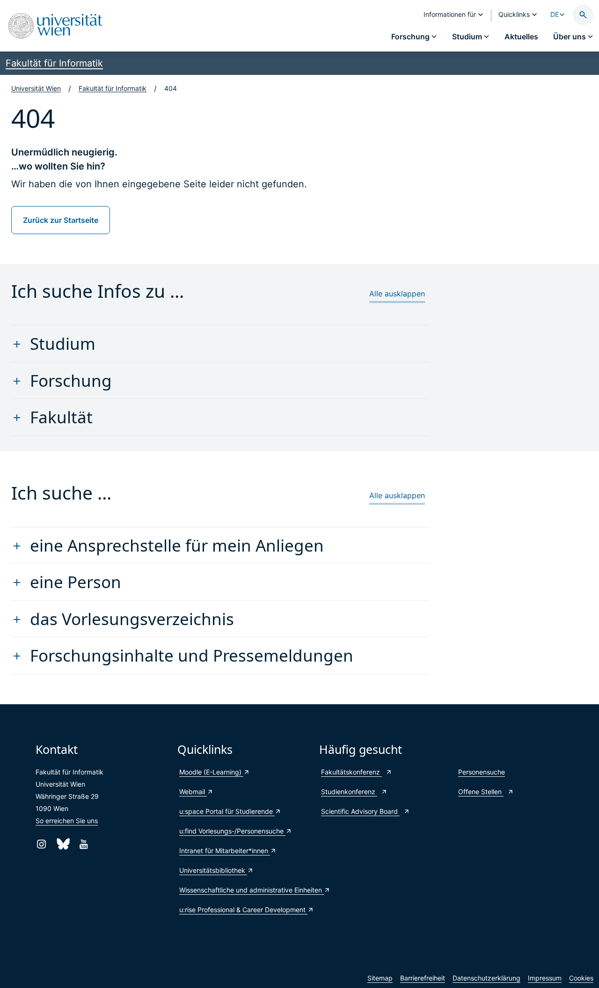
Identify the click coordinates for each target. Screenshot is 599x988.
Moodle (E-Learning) (211, 772)
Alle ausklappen (397, 293)
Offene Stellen (481, 792)
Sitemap (380, 978)
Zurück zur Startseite (60, 220)
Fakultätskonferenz (351, 772)
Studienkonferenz (349, 792)
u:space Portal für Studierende (227, 811)
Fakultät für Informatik (54, 63)
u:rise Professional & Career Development (243, 910)
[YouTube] (83, 844)
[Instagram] (41, 844)
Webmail (193, 792)
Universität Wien (36, 88)
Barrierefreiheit (422, 978)
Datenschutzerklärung (486, 978)
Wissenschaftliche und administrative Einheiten (244, 890)
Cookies (581, 978)
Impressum (545, 978)
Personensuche (481, 772)
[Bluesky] (62, 844)
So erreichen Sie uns (67, 821)
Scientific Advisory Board (360, 811)
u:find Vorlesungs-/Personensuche (232, 831)
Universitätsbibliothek (213, 870)
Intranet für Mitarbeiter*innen (224, 851)
